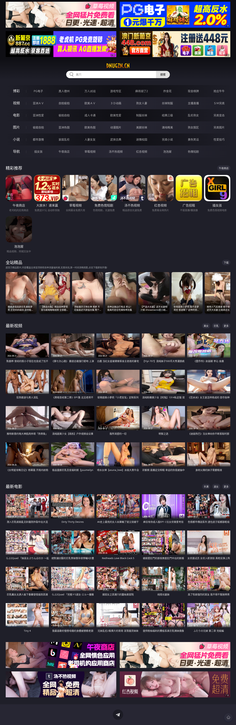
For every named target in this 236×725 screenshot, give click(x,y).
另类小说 (167, 139)
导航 (16, 151)
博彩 (16, 91)
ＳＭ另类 (219, 103)
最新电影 (14, 486)
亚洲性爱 (38, 115)
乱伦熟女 (193, 115)
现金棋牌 (193, 91)
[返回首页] (228, 717)
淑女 (216, 486)
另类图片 (219, 127)
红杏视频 (141, 152)
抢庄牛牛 (219, 91)
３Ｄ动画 (115, 103)
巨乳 (216, 325)
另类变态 (219, 115)
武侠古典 (115, 139)
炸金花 (167, 91)
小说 (16, 139)
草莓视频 (90, 152)
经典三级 (167, 115)
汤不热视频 (116, 152)
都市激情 (38, 139)
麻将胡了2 (141, 91)
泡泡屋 (167, 152)
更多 (226, 325)
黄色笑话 (193, 139)
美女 (206, 325)
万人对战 (90, 91)
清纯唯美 (167, 127)
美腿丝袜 (141, 127)
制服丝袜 (141, 115)
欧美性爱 (115, 115)
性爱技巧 (219, 139)
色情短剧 (193, 152)
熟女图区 (193, 127)
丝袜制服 (167, 103)
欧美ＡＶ (90, 103)
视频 (16, 103)
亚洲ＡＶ (38, 103)
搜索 (163, 74)
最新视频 (14, 325)
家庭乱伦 (64, 139)
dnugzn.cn (118, 65)
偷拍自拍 (64, 115)
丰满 (206, 486)
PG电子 (38, 91)
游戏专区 (115, 91)
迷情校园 (141, 139)
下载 (226, 262)
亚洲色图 (64, 127)
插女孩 (38, 152)
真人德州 (64, 91)
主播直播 (193, 103)
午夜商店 (64, 152)
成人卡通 (90, 115)
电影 (16, 115)
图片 (16, 127)
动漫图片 (115, 127)
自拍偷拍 (64, 103)
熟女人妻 (141, 103)
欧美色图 (90, 127)
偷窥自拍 (38, 127)
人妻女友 (90, 139)
